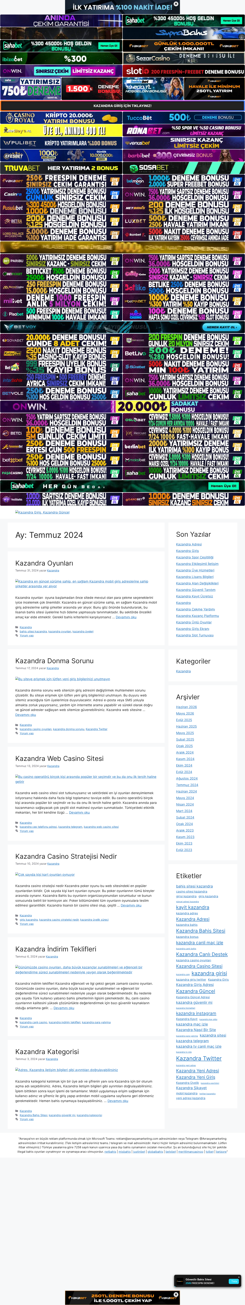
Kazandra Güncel (195, 991)
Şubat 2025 (185, 739)
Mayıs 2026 (185, 713)
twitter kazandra (207, 1093)
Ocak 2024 (184, 824)
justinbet (139, 1151)
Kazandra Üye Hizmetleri (195, 570)
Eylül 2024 (184, 772)
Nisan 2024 (185, 804)
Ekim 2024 (184, 765)
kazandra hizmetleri (185, 1008)
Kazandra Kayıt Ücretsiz (194, 596)
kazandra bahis (187, 925)
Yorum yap (27, 635)
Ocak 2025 (184, 746)
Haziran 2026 (186, 707)
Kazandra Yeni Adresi (197, 1070)
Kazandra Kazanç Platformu (197, 616)
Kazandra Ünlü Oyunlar (194, 622)
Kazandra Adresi (189, 544)
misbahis (125, 1151)
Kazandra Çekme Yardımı (195, 609)
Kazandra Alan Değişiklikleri (197, 583)
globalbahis (155, 1151)
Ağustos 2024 (187, 778)
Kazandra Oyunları (44, 563)
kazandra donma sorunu (68, 729)
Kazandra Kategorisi (47, 1052)
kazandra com (183, 974)
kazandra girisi (209, 973)
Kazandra (26, 627)
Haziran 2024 (186, 791)
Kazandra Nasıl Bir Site (196, 1029)
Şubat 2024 (185, 817)
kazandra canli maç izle (199, 942)
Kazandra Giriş (187, 551)
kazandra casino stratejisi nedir (59, 919)
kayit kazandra (192, 907)
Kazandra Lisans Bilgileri (195, 577)
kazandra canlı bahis (186, 948)
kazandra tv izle (184, 1052)
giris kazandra (29, 919)
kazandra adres (187, 913)
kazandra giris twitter (191, 979)
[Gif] (122, 247)
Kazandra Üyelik (187, 1083)
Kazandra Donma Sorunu (54, 661)
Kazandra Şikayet (191, 1088)
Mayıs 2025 (185, 733)
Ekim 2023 (184, 843)
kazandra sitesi (213, 1035)
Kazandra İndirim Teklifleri (55, 949)
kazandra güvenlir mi (62, 1115)
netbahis (110, 1151)
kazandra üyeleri (83, 631)
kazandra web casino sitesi (101, 826)
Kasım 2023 (185, 837)
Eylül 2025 (184, 720)
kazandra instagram (196, 1013)
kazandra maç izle (192, 1024)
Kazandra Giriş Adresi (195, 984)
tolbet (210, 1151)
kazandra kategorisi (89, 1115)
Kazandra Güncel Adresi (193, 997)
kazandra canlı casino (33, 1022)
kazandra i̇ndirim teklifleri (64, 1022)
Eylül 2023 (184, 850)
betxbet (171, 1151)
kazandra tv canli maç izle (198, 1046)
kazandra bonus (187, 937)
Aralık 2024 (185, 752)
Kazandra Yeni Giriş (195, 1077)
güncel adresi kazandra (187, 901)
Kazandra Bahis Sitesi (33, 1115)
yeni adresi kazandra (190, 1098)
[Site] (61, 180)
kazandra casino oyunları (35, 729)
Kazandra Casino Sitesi (199, 966)
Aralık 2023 (185, 830)
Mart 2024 (184, 811)
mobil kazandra (187, 1093)
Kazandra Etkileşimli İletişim (197, 564)
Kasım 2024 (185, 759)
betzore (221, 1151)
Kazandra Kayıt (187, 1019)
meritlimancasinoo (190, 1151)
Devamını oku (126, 617)
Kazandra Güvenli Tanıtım (196, 590)
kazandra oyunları (59, 631)
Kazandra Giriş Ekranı (192, 629)
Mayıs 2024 (185, 798)
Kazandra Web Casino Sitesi (59, 758)
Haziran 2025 (186, 726)
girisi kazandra (186, 896)
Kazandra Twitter (96, 729)
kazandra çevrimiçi (210, 1083)
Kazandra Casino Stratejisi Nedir (66, 856)
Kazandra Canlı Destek (202, 954)
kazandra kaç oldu (208, 1019)
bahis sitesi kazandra (33, 631)
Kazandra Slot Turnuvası (195, 635)
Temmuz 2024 (187, 785)
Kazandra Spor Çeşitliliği (194, 557)
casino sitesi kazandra (191, 891)
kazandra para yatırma (96, 1022)
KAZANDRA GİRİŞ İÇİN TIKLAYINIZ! (123, 106)
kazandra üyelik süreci (94, 919)
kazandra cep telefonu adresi (38, 826)
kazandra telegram (70, 826)
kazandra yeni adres (186, 1065)
